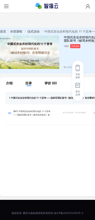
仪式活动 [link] (34, 31)
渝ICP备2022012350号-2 (68, 212)
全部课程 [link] (16, 31)
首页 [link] (3, 31)
